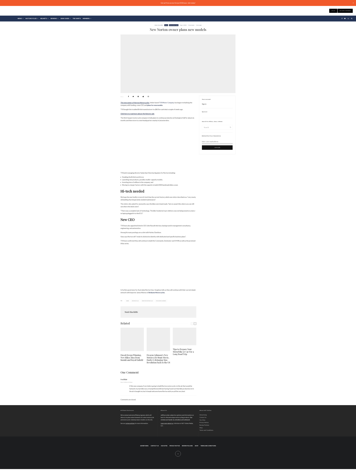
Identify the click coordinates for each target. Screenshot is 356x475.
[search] (231, 127)
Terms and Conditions (206, 430)
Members (86, 18)
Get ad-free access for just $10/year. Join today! (178, 3)
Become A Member (345, 10)
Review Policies (204, 425)
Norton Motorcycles (147, 300)
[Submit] (143, 96)
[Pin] (138, 96)
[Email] (148, 96)
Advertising (203, 415)
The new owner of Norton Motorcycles (135, 103)
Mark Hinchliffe (159, 25)
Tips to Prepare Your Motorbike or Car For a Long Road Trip (183, 351)
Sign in (204, 104)
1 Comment (191, 25)
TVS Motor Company (166, 103)
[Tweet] (133, 96)
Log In (333, 10)
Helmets (43, 18)
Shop (201, 427)
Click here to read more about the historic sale (137, 114)
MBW (128, 300)
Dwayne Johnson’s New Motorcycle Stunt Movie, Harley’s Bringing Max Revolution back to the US (158, 359)
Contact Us (203, 417)
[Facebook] (342, 18)
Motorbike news (173, 25)
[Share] (128, 96)
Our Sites (202, 420)
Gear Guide (64, 18)
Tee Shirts (77, 18)
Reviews (54, 18)
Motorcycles (31, 18)
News (20, 18)
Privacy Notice (204, 422)
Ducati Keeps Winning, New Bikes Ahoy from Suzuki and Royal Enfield (132, 357)
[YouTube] (344, 18)
